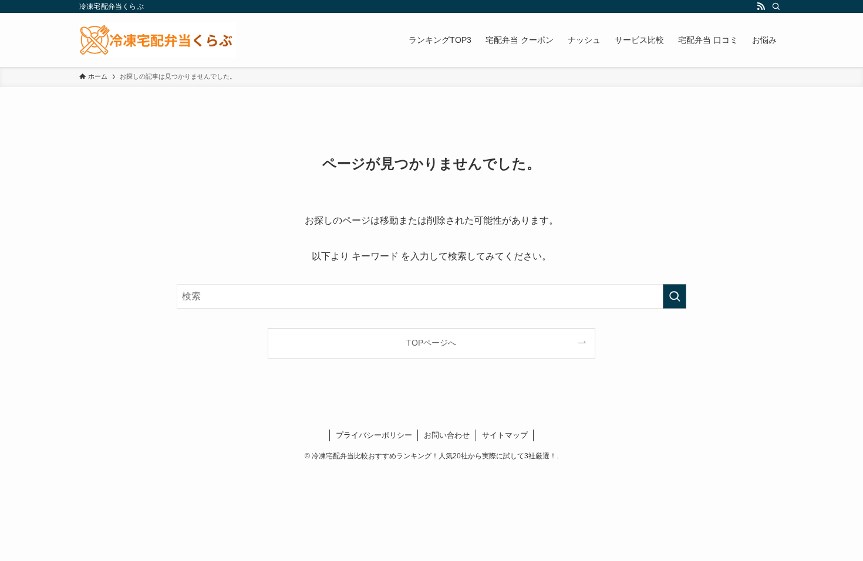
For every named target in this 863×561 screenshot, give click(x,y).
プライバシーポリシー (374, 435)
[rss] (760, 6)
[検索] (776, 6)
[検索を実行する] (674, 296)
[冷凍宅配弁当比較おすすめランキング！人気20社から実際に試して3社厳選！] (157, 40)
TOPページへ (431, 342)
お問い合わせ (447, 435)
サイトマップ (505, 435)
